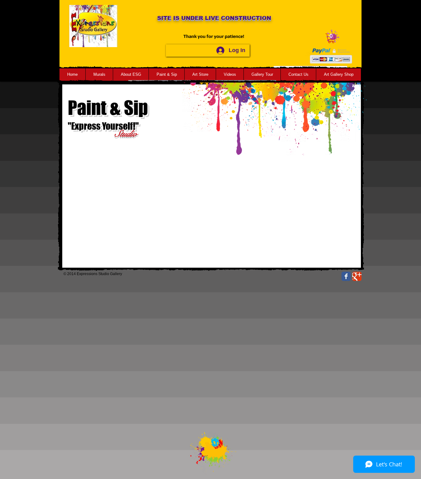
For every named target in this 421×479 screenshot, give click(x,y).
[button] (331, 38)
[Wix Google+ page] (357, 276)
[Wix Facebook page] (346, 276)
